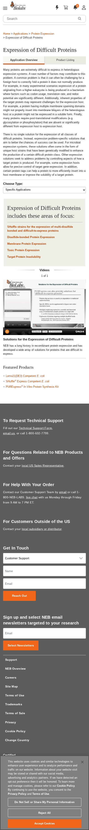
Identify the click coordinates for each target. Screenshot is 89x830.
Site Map (11, 686)
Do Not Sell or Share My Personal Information (44, 802)
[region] (44, 792)
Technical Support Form (35, 428)
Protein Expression (42, 33)
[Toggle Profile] (84, 7)
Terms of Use (14, 695)
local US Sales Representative (43, 465)
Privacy (10, 722)
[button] (79, 18)
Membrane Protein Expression (26, 243)
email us (9, 433)
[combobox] (39, 18)
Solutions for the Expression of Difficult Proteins (38, 339)
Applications (20, 33)
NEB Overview (15, 668)
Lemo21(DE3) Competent (25, 375)
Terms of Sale (15, 713)
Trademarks (13, 704)
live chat (32, 497)
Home (6, 33)
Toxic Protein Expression (23, 250)
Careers (10, 677)
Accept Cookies (44, 823)
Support (11, 659)
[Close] (82, 762)
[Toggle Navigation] (5, 8)
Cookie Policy (15, 731)
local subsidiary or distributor (41, 529)
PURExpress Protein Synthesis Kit (32, 386)
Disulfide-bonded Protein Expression (31, 237)
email (63, 492)
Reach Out (19, 595)
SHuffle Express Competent (27, 381)
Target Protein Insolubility (24, 256)
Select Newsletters (21, 645)
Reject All (44, 812)
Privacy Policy (17, 793)
